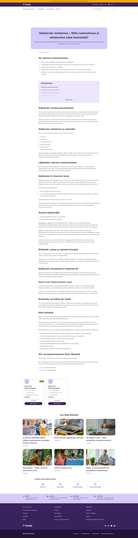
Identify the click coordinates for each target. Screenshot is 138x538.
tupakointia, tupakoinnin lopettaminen (53, 348)
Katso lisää (33, 400)
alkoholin (46, 346)
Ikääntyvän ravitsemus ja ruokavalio (50, 90)
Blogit (24, 519)
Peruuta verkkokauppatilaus (61, 519)
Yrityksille (25, 516)
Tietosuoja (76, 533)
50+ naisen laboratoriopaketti (48, 367)
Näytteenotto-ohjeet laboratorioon (95, 519)
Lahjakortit (88, 510)
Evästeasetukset (85, 533)
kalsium (50, 141)
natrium (42, 147)
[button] (33, 403)
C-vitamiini (47, 144)
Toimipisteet (57, 507)
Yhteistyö (25, 513)
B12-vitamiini (43, 139)
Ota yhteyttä (57, 513)
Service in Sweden (91, 513)
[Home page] (27, 4)
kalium (47, 147)
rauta (41, 144)
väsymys (95, 227)
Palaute (88, 516)
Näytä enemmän (69, 99)
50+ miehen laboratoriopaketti (48, 370)
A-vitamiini (43, 136)
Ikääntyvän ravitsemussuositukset (50, 87)
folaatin (69, 240)
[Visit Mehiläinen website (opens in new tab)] (28, 533)
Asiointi (56, 510)
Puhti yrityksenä (27, 507)
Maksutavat (89, 507)
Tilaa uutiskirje (58, 516)
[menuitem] (29, 9)
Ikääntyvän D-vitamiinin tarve (49, 95)
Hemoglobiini (42, 223)
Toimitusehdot (95, 533)
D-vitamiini (69, 116)
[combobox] (103, 9)
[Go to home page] (27, 525)
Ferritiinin (41, 230)
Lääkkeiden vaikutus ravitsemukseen (51, 92)
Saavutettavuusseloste (107, 533)
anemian (50, 223)
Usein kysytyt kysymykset (30, 510)
